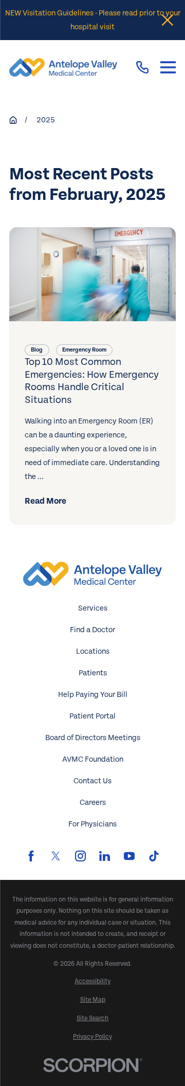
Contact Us (92, 781)
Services (92, 608)
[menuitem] (92, 981)
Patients (93, 673)
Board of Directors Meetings (92, 737)
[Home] (63, 67)
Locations (92, 651)
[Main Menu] (168, 67)
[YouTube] (129, 856)
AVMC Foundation (92, 759)
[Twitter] (55, 856)
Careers (93, 802)
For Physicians (92, 824)
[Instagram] (80, 856)
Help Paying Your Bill (92, 694)
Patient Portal (92, 716)
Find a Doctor (92, 629)
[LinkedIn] (104, 856)
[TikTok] (154, 856)
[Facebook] (31, 856)
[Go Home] (13, 120)
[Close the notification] (167, 20)
